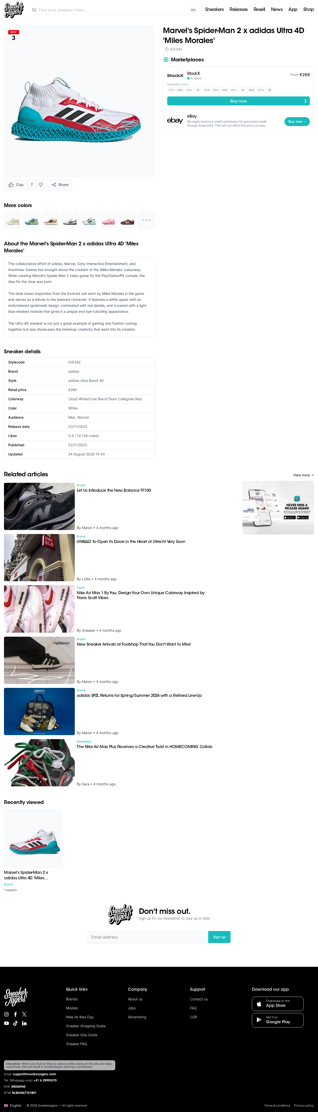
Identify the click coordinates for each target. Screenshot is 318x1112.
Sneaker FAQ (76, 1044)
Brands (72, 999)
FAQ (193, 1008)
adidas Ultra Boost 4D (86, 380)
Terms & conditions (277, 1105)
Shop (308, 10)
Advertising (137, 1017)
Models (72, 1008)
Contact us (199, 999)
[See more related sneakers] (146, 220)
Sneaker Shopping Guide (86, 1026)
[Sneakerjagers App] (278, 507)
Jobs (132, 1008)
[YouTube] (6, 1023)
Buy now (268, 100)
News (276, 10)
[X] (24, 1014)
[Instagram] (6, 1014)
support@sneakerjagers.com (34, 1074)
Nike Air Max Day (80, 1017)
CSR (193, 1017)
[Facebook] (15, 1014)
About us (135, 999)
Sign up (219, 937)
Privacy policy (304, 1105)
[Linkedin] (24, 1023)
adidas (73, 371)
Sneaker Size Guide (81, 1035)
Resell (259, 10)
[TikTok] (15, 1023)
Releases (238, 10)
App (292, 10)
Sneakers (214, 10)
